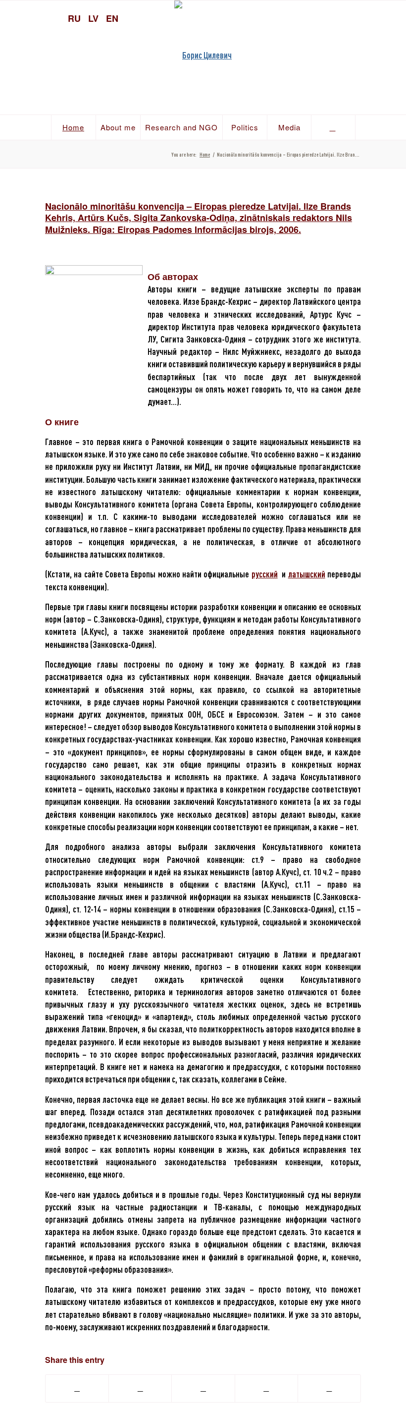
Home (205, 154)
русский (265, 574)
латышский (306, 574)
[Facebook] (376, 17)
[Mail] (393, 17)
